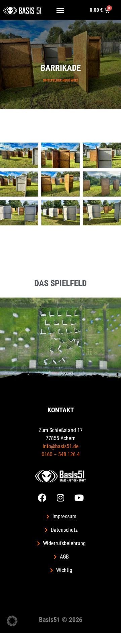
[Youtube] (79, 497)
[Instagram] (60, 497)
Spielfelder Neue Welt (60, 80)
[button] (60, 10)
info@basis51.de (61, 446)
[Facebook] (42, 497)
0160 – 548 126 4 (61, 454)
